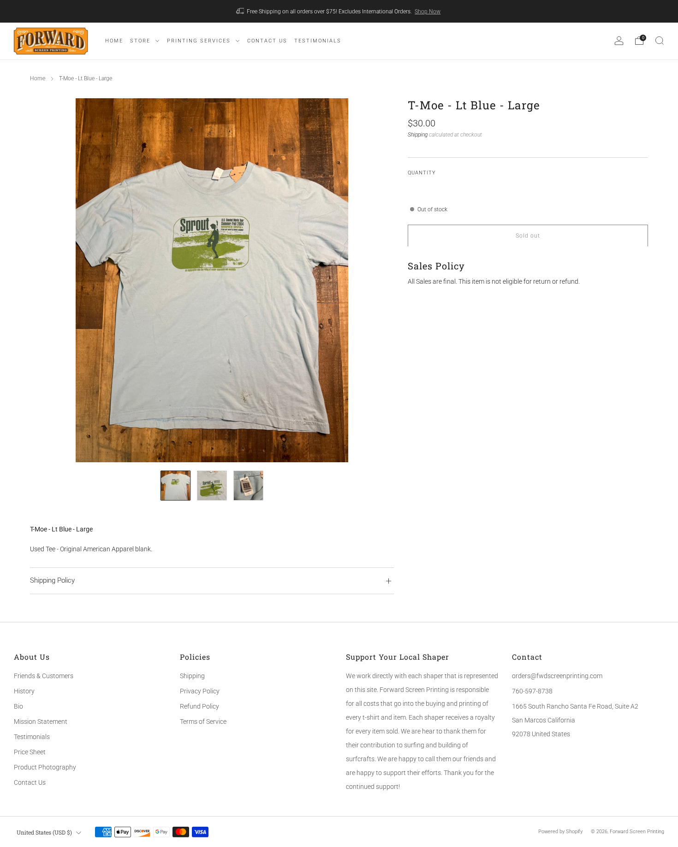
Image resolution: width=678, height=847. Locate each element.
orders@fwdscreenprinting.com (557, 676)
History (24, 691)
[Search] (659, 40)
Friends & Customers (43, 676)
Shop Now (427, 11)
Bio (18, 706)
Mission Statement (40, 721)
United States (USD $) (44, 832)
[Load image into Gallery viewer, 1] (175, 486)
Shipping (418, 134)
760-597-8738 (532, 691)
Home (37, 78)
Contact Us (30, 782)
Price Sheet (30, 752)
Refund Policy (199, 706)
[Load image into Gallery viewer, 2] (212, 486)
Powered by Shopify (560, 832)
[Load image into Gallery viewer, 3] (248, 486)
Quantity (422, 173)
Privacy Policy (200, 691)
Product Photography (45, 767)
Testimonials (32, 736)
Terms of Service (203, 721)
